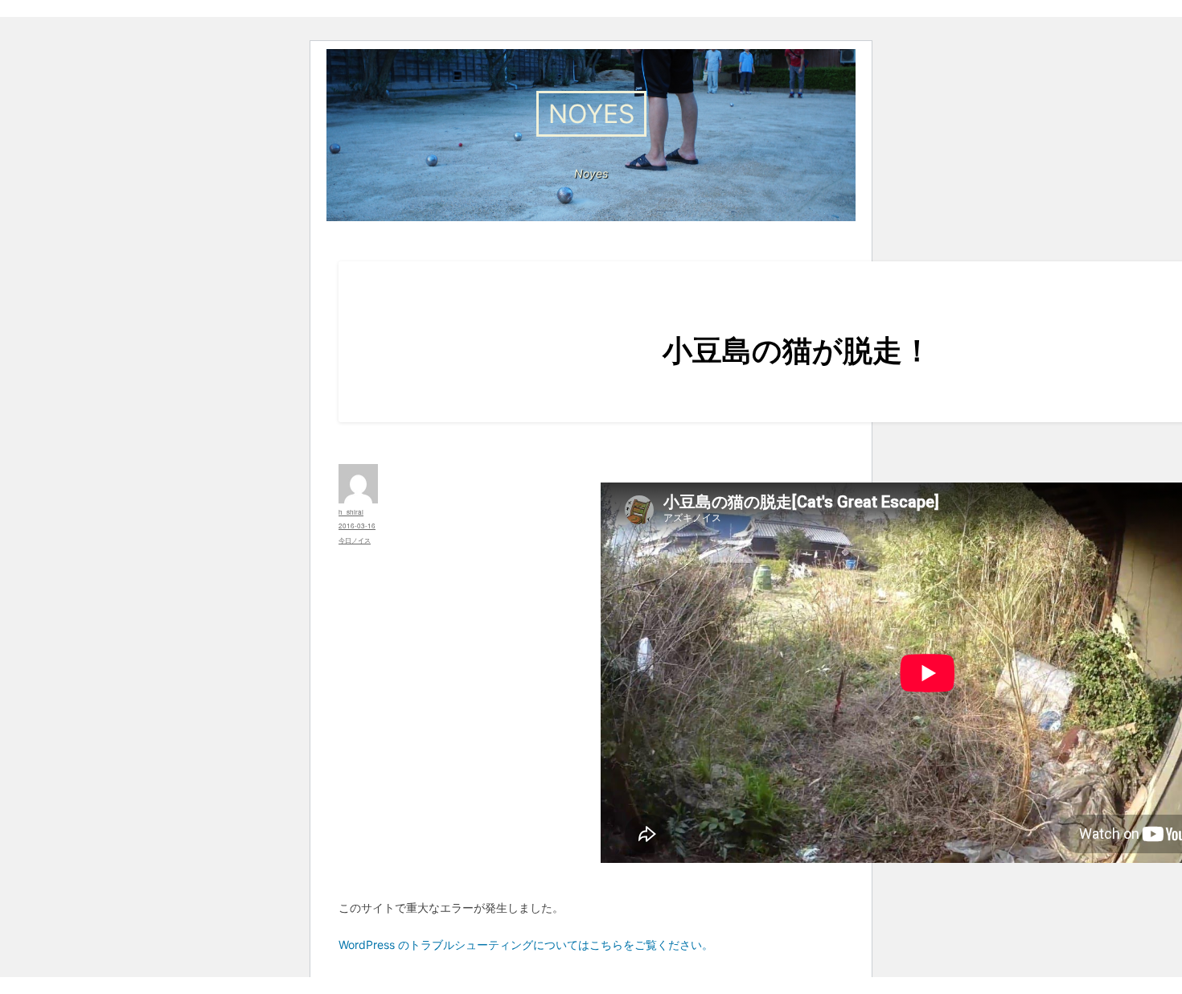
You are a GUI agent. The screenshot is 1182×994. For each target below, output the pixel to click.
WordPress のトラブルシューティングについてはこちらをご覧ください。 (526, 944)
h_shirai (351, 511)
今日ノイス (355, 540)
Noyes (591, 113)
